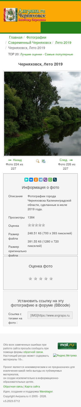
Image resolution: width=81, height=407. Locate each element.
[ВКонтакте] (31, 180)
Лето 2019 (63, 42)
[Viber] (45, 180)
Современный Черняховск (29, 42)
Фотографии (36, 37)
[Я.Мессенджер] (26, 180)
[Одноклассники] (36, 180)
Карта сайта (32, 386)
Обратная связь (13, 386)
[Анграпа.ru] (42, 15)
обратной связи (33, 352)
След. (64, 160)
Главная (15, 37)
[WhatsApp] (50, 180)
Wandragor (46, 391)
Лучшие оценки (31, 54)
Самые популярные (59, 54)
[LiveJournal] (55, 180)
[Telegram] (41, 180)
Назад (17, 160)
